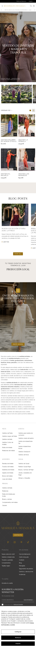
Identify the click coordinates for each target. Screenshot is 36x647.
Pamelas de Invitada (7, 463)
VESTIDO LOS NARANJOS (23, 174)
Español (31, 1)
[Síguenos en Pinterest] (21, 542)
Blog (20, 563)
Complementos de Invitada (9, 502)
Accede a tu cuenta (7, 583)
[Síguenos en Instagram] (14, 542)
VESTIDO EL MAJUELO (5, 174)
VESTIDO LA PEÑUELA (23, 140)
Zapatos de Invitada (7, 473)
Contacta (18, 535)
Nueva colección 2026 (8, 554)
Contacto (21, 560)
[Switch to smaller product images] (33, 110)
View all (18, 254)
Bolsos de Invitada (7, 476)
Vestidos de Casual (23, 463)
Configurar (18, 631)
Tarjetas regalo (6, 565)
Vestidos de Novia (23, 454)
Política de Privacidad (18, 604)
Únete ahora (18, 344)
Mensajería (22, 565)
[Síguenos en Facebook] (8, 542)
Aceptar (18, 643)
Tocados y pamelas (7, 560)
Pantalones (5, 491)
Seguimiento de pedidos (26, 568)
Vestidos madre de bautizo (26, 438)
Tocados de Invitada (7, 466)
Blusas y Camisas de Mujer (26, 469)
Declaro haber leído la (13, 604)
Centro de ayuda (23, 557)
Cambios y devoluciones (26, 571)
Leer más (6, 242)
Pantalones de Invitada (8, 450)
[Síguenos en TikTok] (28, 542)
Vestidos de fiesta (15, 78)
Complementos (6, 563)
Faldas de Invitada (7, 447)
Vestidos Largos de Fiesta (9, 436)
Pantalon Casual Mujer (24, 466)
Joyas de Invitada (7, 479)
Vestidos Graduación (24, 451)
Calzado (4, 505)
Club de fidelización (24, 554)
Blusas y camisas (7, 499)
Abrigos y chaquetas (24, 478)
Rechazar (18, 637)
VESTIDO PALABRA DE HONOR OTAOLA (8, 140)
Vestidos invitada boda (8, 557)
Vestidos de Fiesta (7, 433)
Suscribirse (28, 600)
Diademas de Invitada (8, 469)
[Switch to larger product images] (30, 110)
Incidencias (22, 574)
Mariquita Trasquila (5, 78)
